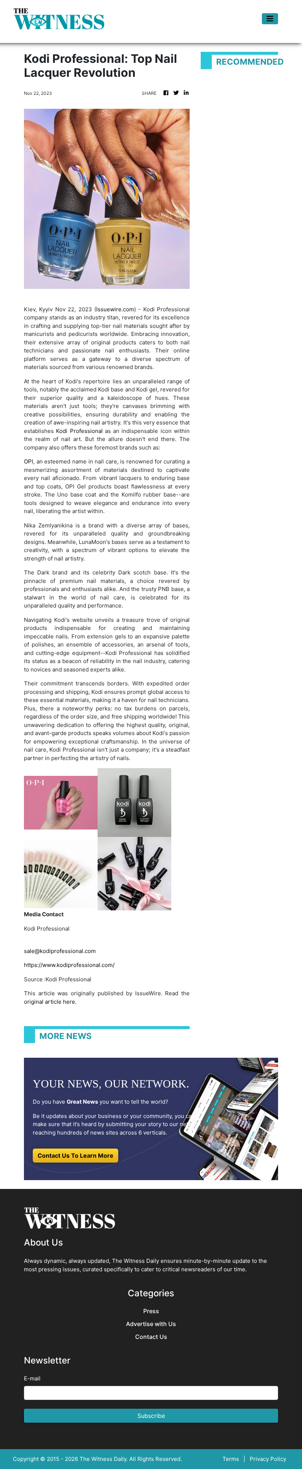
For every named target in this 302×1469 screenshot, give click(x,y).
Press (151, 1311)
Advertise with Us (151, 1324)
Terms (230, 1458)
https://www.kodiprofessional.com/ (69, 964)
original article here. (50, 1001)
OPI (28, 461)
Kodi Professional (79, 430)
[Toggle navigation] (270, 18)
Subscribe (151, 1415)
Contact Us (151, 1336)
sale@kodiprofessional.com (60, 950)
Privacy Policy (268, 1458)
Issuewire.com (115, 309)
